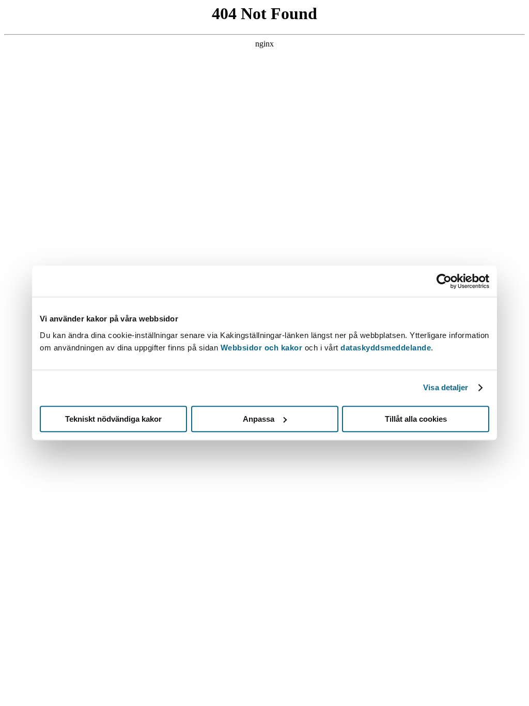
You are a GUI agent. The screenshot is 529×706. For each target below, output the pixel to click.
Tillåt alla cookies (416, 419)
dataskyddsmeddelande (385, 347)
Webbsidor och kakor (263, 347)
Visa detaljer (445, 387)
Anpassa (258, 419)
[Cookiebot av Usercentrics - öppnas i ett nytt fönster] (444, 281)
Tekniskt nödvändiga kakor (113, 419)
